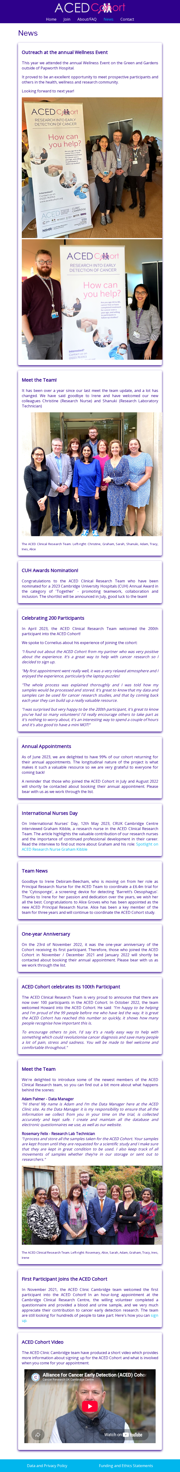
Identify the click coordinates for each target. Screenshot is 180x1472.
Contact (127, 19)
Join (67, 19)
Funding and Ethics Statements (126, 1465)
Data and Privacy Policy (47, 1465)
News (108, 19)
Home (51, 19)
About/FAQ (87, 19)
